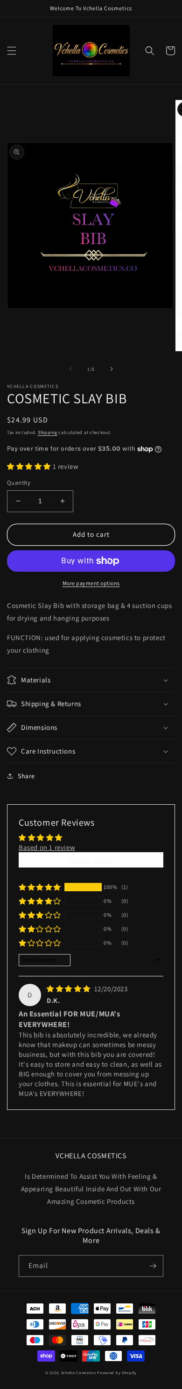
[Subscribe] (152, 1266)
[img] (69, 988)
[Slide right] (111, 369)
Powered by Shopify (117, 1372)
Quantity (18, 483)
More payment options (91, 583)
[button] (11, 50)
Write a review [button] (91, 859)
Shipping (47, 432)
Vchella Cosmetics (78, 1372)
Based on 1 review (47, 847)
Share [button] (26, 776)
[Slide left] (70, 369)
